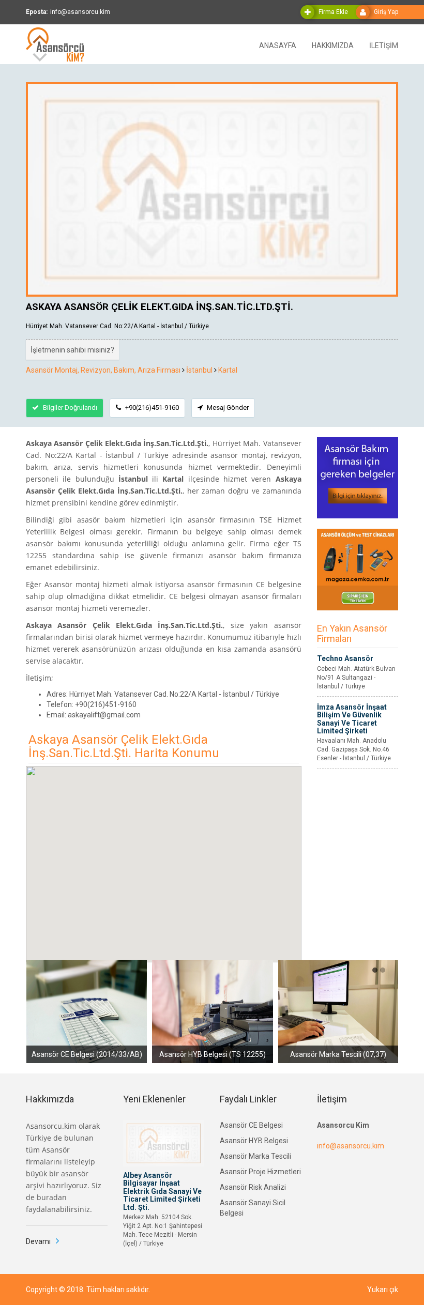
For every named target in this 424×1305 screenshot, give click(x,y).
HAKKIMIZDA (333, 44)
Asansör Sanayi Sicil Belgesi (252, 1208)
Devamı (38, 1241)
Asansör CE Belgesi (251, 1125)
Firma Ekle (333, 12)
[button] (374, 970)
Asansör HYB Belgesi (254, 1141)
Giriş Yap (386, 12)
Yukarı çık (382, 1289)
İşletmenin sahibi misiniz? (72, 350)
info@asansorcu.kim (350, 1146)
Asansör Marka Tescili (255, 1156)
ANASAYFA (277, 44)
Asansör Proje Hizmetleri (260, 1172)
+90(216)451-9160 (151, 407)
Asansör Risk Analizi (253, 1187)
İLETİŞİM (383, 44)
